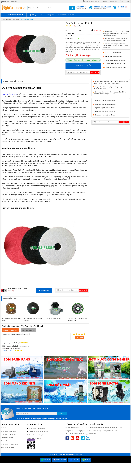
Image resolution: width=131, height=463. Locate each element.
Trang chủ (5, 19)
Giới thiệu (105, 1)
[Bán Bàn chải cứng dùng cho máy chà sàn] (77, 315)
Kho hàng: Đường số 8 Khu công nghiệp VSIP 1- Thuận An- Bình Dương (115, 45)
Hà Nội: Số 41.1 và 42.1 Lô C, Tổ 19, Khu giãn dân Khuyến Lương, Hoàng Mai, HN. (116, 33)
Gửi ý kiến (79, 337)
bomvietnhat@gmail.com (118, 67)
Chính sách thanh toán (8, 431)
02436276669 (43, 431)
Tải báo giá (97, 30)
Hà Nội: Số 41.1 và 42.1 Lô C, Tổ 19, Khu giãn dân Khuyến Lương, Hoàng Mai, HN (110, 82)
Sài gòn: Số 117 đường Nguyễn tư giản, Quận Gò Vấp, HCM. (115, 39)
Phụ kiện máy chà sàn (26, 19)
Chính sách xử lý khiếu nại (9, 444)
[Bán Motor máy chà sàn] (56, 315)
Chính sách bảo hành (8, 441)
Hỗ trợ (121, 1)
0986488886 (41, 428)
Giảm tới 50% (81, 8)
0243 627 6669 (120, 63)
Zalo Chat (75, 459)
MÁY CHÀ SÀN (14, 19)
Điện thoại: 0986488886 (10, 1)
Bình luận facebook (28, 330)
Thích (10, 350)
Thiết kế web (66, 454)
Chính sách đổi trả (7, 437)
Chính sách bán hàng (91, 1)
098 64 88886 (117, 53)
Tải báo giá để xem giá (78, 55)
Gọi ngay (47, 459)
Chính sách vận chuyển (8, 434)
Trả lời (4, 350)
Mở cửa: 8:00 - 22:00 (102, 8)
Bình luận (77, 26)
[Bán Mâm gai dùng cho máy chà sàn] (33, 315)
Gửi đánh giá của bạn (10, 330)
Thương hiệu (50, 15)
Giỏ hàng (122, 7)
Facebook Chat (61, 459)
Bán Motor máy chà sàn (53, 318)
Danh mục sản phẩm (14, 14)
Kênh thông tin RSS (7, 447)
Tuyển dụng (113, 1)
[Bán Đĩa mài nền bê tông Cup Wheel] (11, 315)
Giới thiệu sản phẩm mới (66, 15)
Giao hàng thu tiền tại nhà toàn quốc (84, 60)
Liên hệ (127, 1)
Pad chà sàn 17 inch (9, 94)
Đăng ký (62, 413)
